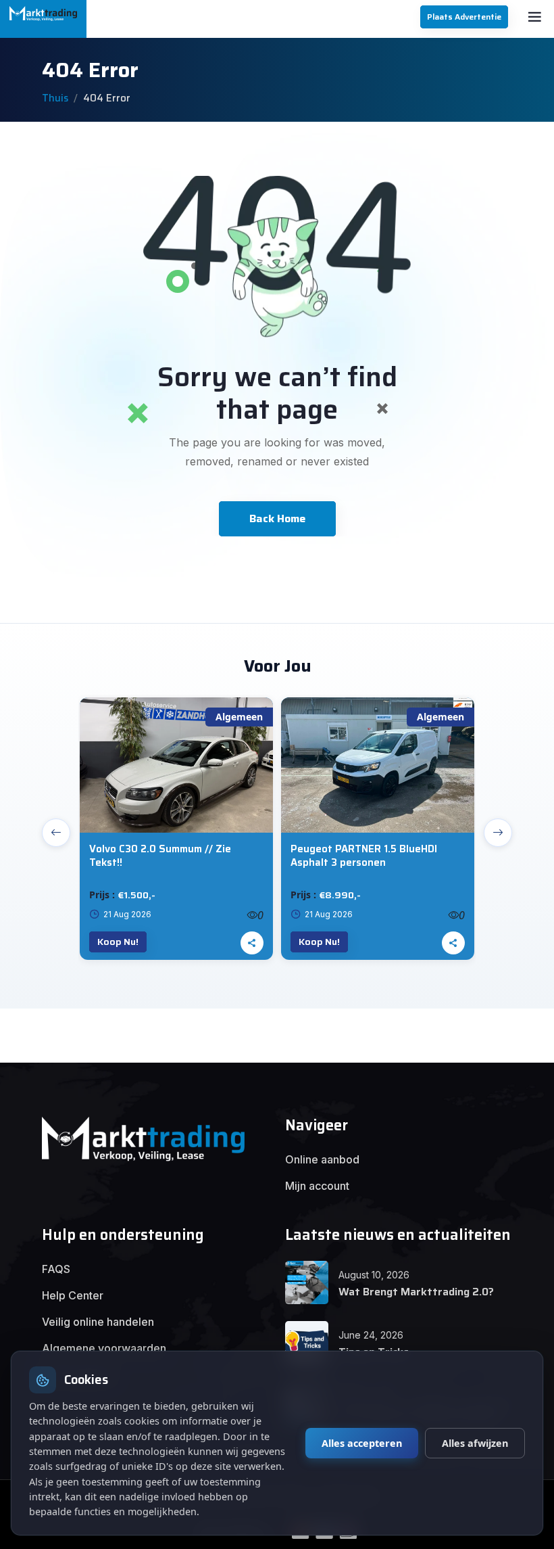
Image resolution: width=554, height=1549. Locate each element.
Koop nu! (117, 941)
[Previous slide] (56, 832)
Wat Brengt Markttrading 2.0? (416, 1291)
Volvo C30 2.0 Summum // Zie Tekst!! (160, 856)
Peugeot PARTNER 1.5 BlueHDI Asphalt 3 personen (364, 856)
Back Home (277, 518)
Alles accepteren (362, 1443)
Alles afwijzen (475, 1443)
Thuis (55, 98)
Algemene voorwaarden (104, 1348)
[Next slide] (498, 832)
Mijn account (317, 1186)
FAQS (56, 1269)
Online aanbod (322, 1159)
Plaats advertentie (464, 16)
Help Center (72, 1295)
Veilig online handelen (98, 1321)
